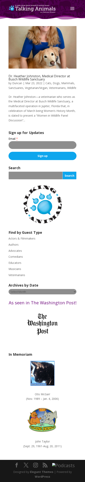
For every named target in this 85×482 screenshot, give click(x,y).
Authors (13, 244)
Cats (48, 83)
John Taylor (42, 441)
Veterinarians (57, 88)
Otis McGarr (42, 394)
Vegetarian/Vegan (36, 88)
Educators (14, 263)
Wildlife (71, 88)
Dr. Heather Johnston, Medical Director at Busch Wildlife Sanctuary (39, 77)
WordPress (42, 476)
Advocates (15, 251)
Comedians (15, 256)
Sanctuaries (15, 88)
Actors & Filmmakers (21, 238)
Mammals (67, 83)
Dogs (56, 83)
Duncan (17, 83)
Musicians (14, 269)
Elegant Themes (41, 472)
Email (13, 139)
